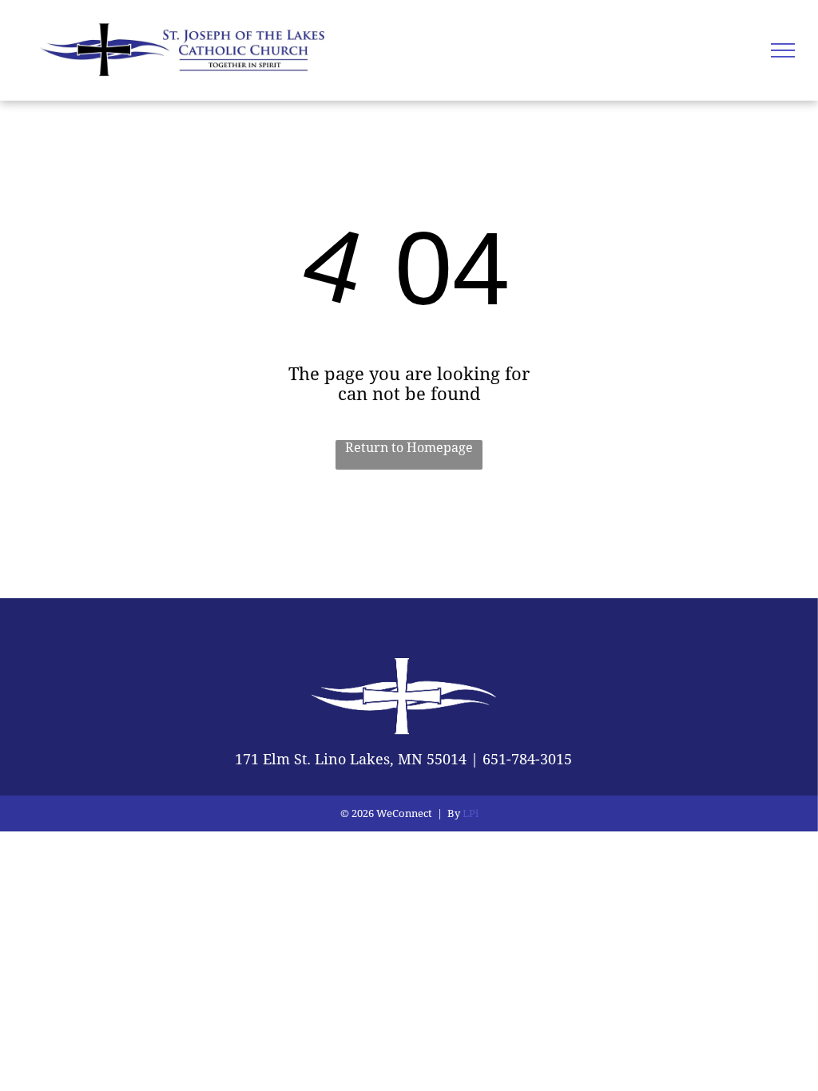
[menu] (783, 50)
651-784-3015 (527, 759)
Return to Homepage (409, 447)
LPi (470, 813)
